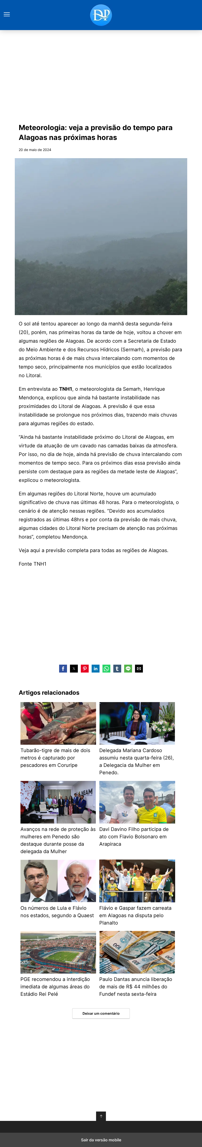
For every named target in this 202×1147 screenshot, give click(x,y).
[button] (63, 669)
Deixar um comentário (101, 1013)
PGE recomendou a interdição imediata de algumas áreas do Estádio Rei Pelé (55, 986)
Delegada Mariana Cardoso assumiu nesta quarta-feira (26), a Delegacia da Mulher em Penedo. (136, 761)
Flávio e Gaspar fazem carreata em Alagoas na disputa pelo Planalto (135, 915)
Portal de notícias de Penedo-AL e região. (101, 15)
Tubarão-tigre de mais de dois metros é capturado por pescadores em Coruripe (55, 757)
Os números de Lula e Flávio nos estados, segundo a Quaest (57, 911)
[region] (101, 75)
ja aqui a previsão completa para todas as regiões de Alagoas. (96, 550)
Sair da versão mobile (101, 1139)
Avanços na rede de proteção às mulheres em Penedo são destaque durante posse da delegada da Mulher (58, 840)
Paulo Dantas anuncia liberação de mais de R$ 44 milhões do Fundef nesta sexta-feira (135, 986)
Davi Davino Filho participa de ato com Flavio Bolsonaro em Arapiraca (134, 836)
